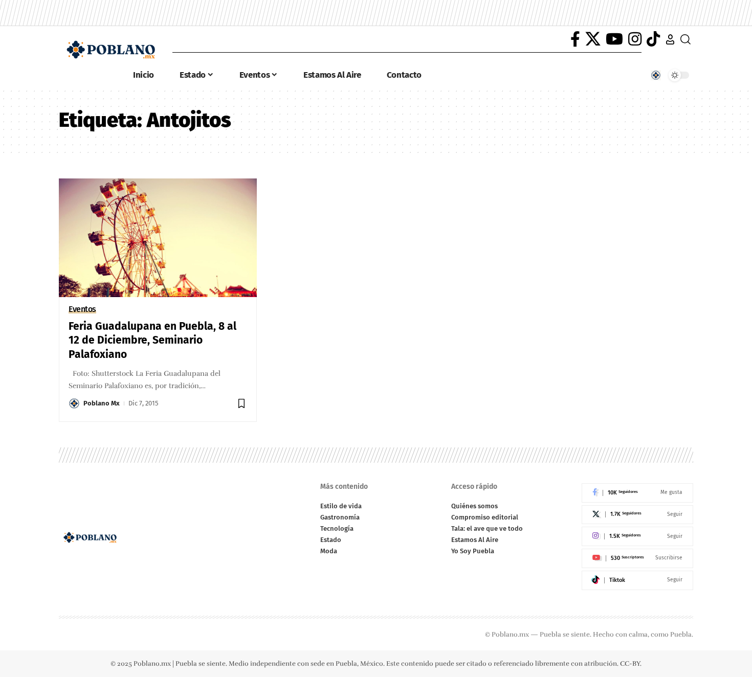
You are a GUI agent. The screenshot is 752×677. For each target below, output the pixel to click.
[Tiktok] (637, 580)
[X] (593, 39)
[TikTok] (653, 39)
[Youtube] (637, 558)
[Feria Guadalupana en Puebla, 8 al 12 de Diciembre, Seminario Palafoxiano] (158, 237)
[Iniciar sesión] (670, 39)
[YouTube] (614, 39)
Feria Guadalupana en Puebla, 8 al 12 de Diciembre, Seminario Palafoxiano (152, 340)
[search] (685, 39)
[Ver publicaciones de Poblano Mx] (74, 403)
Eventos (82, 309)
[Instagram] (635, 39)
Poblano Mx (101, 403)
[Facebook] (575, 39)
